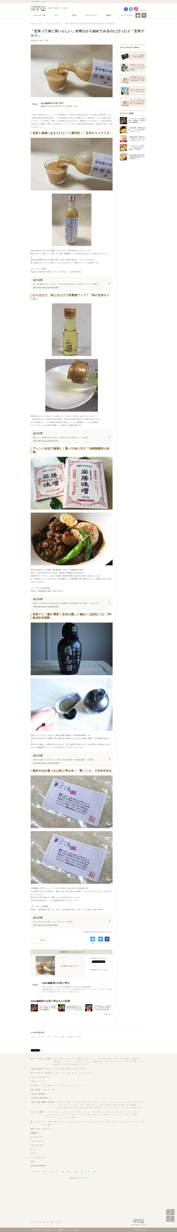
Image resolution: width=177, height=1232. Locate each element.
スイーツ (44, 1081)
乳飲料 (49, 1124)
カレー (111, 1107)
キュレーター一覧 (36, 1222)
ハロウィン (35, 1081)
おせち (45, 1089)
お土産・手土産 (36, 1069)
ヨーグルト (95, 1102)
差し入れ (51, 1068)
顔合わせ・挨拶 (60, 1068)
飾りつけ (74, 1073)
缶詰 (76, 1107)
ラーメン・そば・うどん (122, 1107)
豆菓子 (135, 1114)
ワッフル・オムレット (132, 1112)
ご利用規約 (60, 1230)
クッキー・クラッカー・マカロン (71, 1112)
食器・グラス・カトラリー (40, 1129)
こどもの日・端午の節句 (39, 1098)
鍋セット (70, 1107)
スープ (106, 1107)
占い (32, 1149)
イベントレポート (37, 1141)
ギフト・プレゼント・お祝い (56, 1036)
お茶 (44, 1124)
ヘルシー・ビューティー (38, 1036)
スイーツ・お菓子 (37, 1112)
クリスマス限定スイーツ (48, 1085)
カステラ (82, 1114)
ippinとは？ (143, 10)
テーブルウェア (36, 1137)
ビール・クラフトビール (96, 1121)
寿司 (86, 1107)
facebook (126, 9)
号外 (32, 1161)
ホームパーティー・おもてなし (42, 1073)
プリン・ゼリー (96, 1112)
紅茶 (142, 1121)
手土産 (57, 1073)
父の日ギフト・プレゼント (75, 1036)
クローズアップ (36, 1145)
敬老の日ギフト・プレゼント (62, 1061)
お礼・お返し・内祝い (104, 1058)
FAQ (75, 1230)
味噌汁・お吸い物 (94, 1107)
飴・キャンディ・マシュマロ (54, 1117)
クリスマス (35, 1085)
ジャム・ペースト (119, 1102)
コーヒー (136, 1121)
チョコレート (86, 1112)
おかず (88, 1105)
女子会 (68, 1073)
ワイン (45, 1121)
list (93, 942)
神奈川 (95, 1171)
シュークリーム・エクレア (111, 1112)
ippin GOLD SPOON (38, 1166)
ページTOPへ (170, 1227)
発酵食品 (133, 1105)
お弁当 (81, 1107)
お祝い (56, 1058)
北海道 (75, 1171)
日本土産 (82, 1068)
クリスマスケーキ (62, 1085)
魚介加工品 (121, 1105)
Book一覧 (46, 1222)
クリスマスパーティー (76, 1085)
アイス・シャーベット (116, 1114)
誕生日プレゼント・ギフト (67, 1058)
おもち (53, 1089)
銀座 (82, 1171)
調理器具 (34, 1133)
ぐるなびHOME (35, 1230)
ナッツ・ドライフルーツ (71, 1105)
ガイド (33, 1153)
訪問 (45, 1068)
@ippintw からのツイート (79, 1178)
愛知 (68, 1171)
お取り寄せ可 (36, 1171)
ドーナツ (48, 1114)
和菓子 (89, 1114)
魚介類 (115, 1105)
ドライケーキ (74, 1114)
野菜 (128, 1105)
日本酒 (50, 1121)
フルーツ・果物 (69, 1117)
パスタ (82, 1105)
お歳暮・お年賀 (97, 1061)
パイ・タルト (55, 1112)
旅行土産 (76, 1068)
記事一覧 (107, 1014)
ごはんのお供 (76, 1102)
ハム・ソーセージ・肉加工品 (102, 1105)
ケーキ (48, 1112)
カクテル (108, 1121)
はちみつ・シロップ (138, 1102)
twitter (131, 9)
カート (137, 15)
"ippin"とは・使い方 (56, 1222)
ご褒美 (115, 1058)
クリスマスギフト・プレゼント (82, 1061)
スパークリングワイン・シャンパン (77, 1121)
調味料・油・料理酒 (64, 1102)
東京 (44, 1171)
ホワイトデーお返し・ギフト (133, 1061)
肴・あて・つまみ (136, 1107)
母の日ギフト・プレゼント (62, 1064)
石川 (56, 1171)
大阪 (88, 1171)
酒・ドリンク (35, 1122)
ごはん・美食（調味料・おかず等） (43, 1102)
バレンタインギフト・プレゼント (113, 1061)
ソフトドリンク (125, 1121)
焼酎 (55, 1121)
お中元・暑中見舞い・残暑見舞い (128, 1058)
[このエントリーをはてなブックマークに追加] (100, 939)
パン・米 (110, 1102)
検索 (143, 15)
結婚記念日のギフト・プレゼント (87, 1058)
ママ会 (63, 1073)
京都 (50, 1171)
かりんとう (128, 1114)
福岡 (62, 1171)
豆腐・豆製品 (62, 1107)
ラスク (122, 1112)
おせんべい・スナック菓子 (100, 1114)
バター (128, 1102)
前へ (170, 1219)
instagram (136, 9)
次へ (170, 1212)
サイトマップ (69, 1230)
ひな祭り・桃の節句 (38, 1094)
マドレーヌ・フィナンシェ (61, 1114)
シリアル (103, 1102)
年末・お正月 (35, 1090)
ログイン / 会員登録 (126, 15)
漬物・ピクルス (86, 1102)
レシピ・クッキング (85, 1073)
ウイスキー (61, 1121)
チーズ (60, 1105)
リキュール (115, 1121)
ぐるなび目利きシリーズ (48, 1230)
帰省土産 (69, 1068)
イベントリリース (37, 1157)
